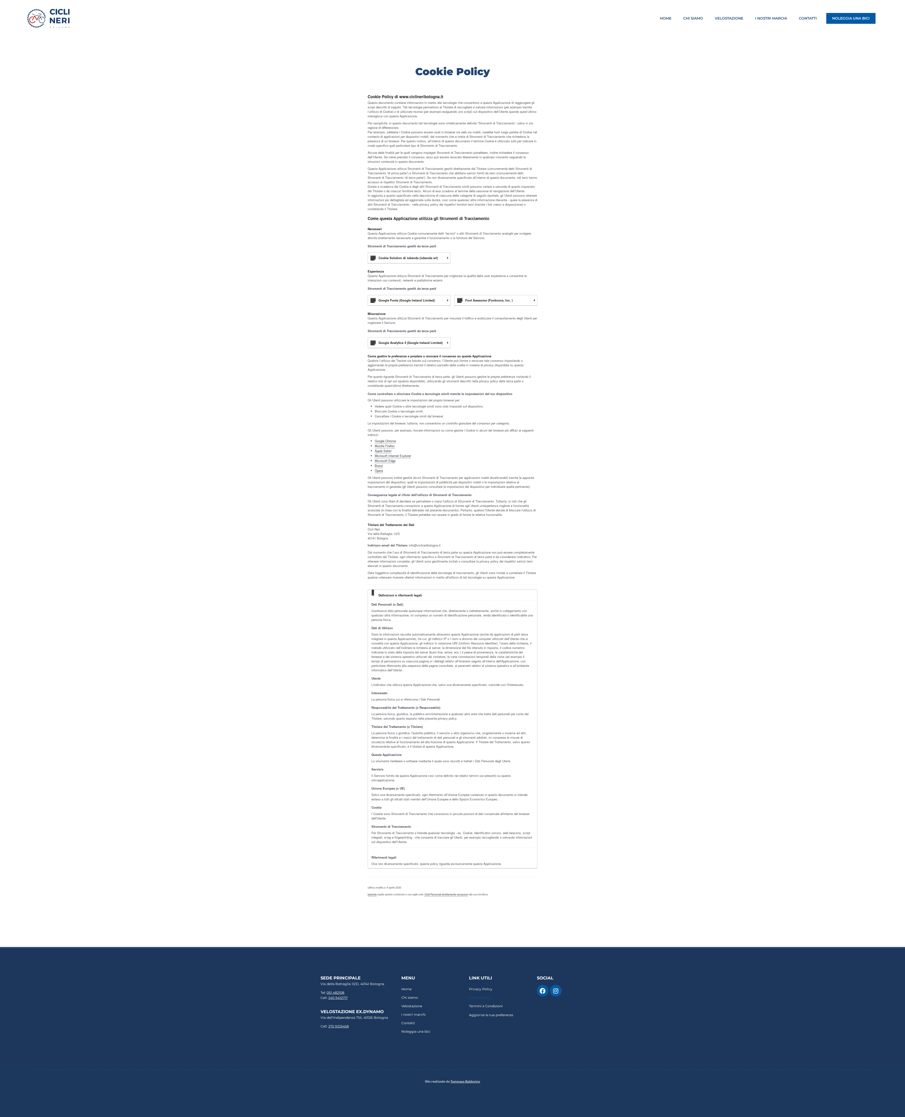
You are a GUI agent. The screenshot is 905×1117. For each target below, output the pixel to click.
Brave (379, 465)
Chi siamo (693, 18)
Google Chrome (385, 441)
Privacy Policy (480, 989)
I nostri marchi (771, 18)
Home (665, 18)
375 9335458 (338, 1026)
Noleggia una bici (851, 18)
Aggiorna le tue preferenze (491, 1015)
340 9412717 (338, 998)
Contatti (808, 18)
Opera (379, 470)
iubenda (372, 894)
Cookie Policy (480, 997)
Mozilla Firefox (385, 446)
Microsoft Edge (385, 460)
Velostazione (729, 18)
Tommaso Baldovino (465, 1081)
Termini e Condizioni (486, 1006)
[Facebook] (543, 991)
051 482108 (335, 993)
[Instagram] (556, 991)
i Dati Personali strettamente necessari (446, 894)
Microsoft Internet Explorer (393, 455)
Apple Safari (383, 450)
